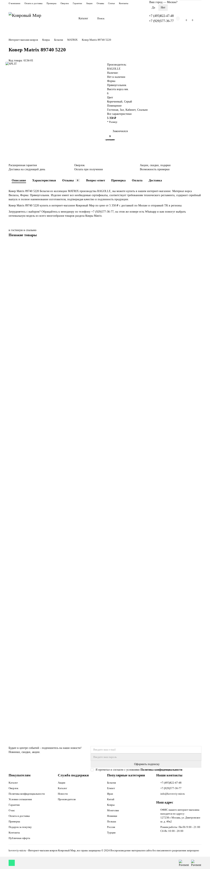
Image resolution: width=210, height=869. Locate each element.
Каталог (83, 18)
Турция (111, 832)
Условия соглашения (20, 799)
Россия (111, 827)
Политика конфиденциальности (27, 793)
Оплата (137, 180)
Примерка (51, 3)
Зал (122, 109)
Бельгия (58, 39)
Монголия (113, 810)
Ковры (46, 39)
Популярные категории (126, 775)
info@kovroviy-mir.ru (172, 793)
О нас (12, 810)
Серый (128, 101)
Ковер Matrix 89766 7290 (25, 410)
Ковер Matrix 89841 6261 (25, 509)
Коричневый (114, 101)
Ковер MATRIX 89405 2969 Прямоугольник (36, 707)
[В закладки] (198, 246)
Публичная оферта (19, 838)
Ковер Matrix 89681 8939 (25, 311)
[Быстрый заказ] (28, 329)
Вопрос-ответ (95, 180)
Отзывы (100, 3)
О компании (14, 3)
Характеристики (44, 180)
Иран (110, 793)
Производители (67, 799)
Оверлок (64, 3)
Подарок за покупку (20, 827)
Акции (89, 3)
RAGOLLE (114, 68)
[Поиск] (135, 18)
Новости (63, 793)
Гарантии (77, 3)
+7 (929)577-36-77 (161, 21)
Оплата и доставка (33, 3)
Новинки (112, 815)
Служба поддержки (73, 775)
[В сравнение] (198, 254)
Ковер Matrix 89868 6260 (25, 608)
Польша (111, 821)
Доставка (155, 180)
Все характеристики (119, 113)
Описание (19, 180)
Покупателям (20, 775)
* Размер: (112, 121)
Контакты (123, 3)
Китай (110, 799)
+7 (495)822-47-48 (161, 15)
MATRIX (72, 39)
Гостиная (112, 109)
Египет (111, 788)
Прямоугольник (116, 85)
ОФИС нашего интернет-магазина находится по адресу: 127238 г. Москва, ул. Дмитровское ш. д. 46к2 (180, 815)
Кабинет (131, 109)
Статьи (111, 3)
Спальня (142, 109)
